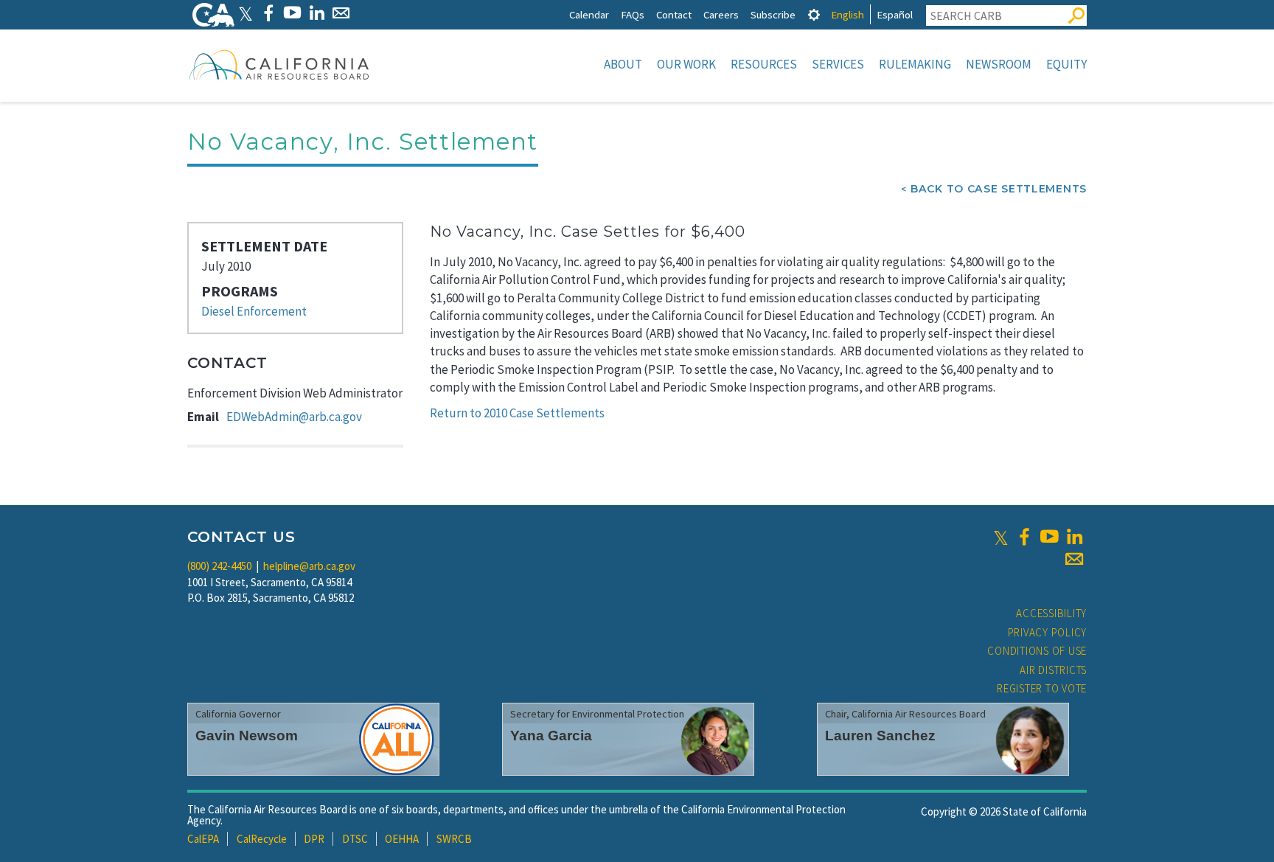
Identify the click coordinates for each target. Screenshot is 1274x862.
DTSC (355, 839)
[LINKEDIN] (316, 12)
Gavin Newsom (246, 735)
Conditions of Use (1037, 651)
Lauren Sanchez (880, 735)
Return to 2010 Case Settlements (517, 413)
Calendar (589, 14)
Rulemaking (915, 64)
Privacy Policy (1047, 632)
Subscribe (773, 14)
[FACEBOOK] (268, 12)
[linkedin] (1074, 536)
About (623, 64)
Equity (1066, 64)
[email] (1074, 559)
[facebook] (1024, 536)
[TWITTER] (245, 12)
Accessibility (1051, 613)
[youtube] (1049, 536)
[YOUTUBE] (292, 12)
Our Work (686, 64)
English (847, 14)
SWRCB (454, 839)
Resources (764, 64)
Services (838, 64)
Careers (721, 14)
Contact (674, 14)
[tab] (814, 14)
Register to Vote (1042, 688)
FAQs (632, 14)
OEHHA (402, 839)
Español (895, 14)
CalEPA (203, 839)
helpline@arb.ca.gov (309, 566)
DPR (314, 839)
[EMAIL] (341, 12)
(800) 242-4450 (219, 566)
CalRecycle (262, 839)
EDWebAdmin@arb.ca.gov (294, 417)
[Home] (279, 64)
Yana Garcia (551, 735)
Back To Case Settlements (999, 188)
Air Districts (1053, 670)
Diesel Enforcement (254, 311)
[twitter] (1001, 536)
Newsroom (998, 64)
